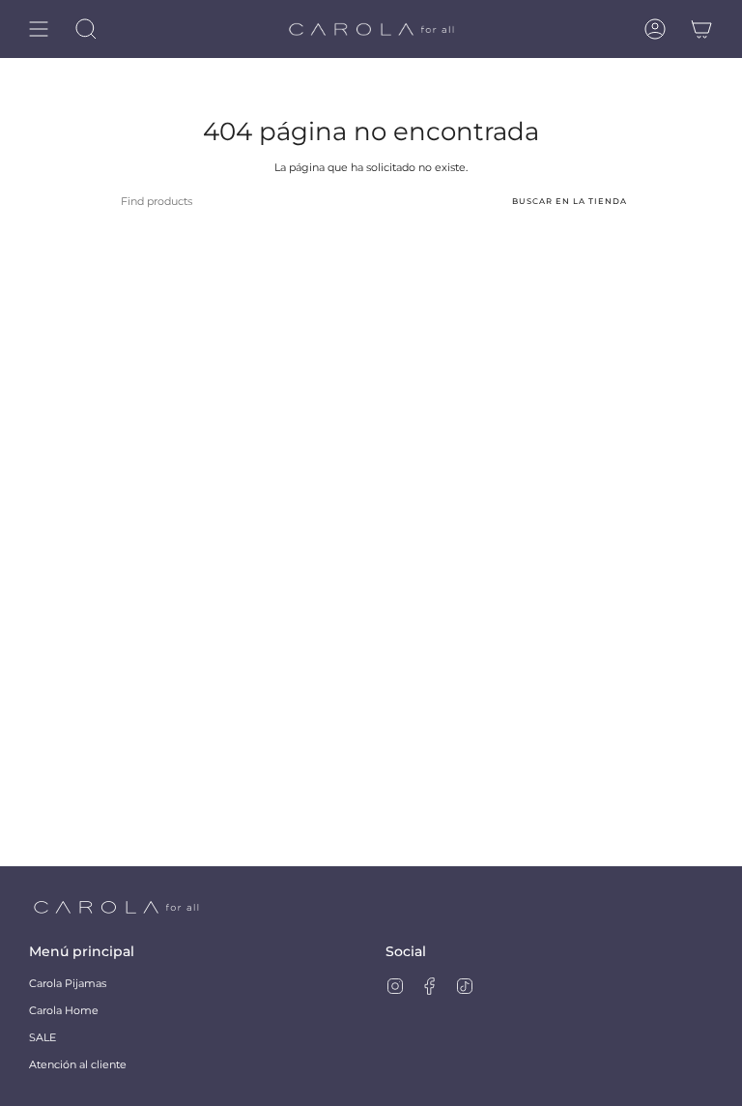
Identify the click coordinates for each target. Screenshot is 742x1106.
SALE (42, 1037)
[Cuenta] (655, 29)
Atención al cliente (78, 1064)
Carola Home (64, 1010)
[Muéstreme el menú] (38, 29)
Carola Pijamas (67, 983)
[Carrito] (701, 29)
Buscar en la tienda (569, 201)
